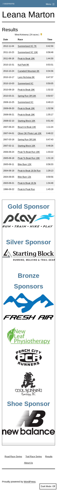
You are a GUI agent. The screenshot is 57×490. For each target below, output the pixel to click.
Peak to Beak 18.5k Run (29, 171)
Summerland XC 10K (28, 52)
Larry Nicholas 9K (26, 77)
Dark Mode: (46, 486)
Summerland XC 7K (27, 46)
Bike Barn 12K (24, 164)
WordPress (30, 481)
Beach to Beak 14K (27, 127)
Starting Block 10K (26, 121)
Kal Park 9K (23, 65)
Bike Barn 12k (24, 177)
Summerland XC (25, 83)
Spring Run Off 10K (27, 96)
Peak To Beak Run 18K (29, 152)
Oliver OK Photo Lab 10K (29, 133)
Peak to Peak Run (26, 189)
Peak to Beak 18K (26, 58)
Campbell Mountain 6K (28, 71)
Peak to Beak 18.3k (27, 183)
